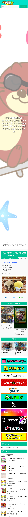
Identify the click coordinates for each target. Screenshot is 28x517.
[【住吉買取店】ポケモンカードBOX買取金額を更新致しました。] (3, 483)
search (23, 6)
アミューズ (16, 258)
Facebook (8, 298)
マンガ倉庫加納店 (9, 258)
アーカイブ (4, 455)
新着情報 (3, 258)
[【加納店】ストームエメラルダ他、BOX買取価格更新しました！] (3, 490)
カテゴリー (4, 447)
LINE (21, 298)
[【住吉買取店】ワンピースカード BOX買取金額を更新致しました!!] (3, 513)
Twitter (16, 298)
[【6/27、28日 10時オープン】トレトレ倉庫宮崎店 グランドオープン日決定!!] (3, 505)
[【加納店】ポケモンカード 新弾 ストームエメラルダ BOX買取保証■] (3, 468)
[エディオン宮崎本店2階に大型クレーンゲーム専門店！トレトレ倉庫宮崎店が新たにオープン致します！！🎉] (3, 460)
